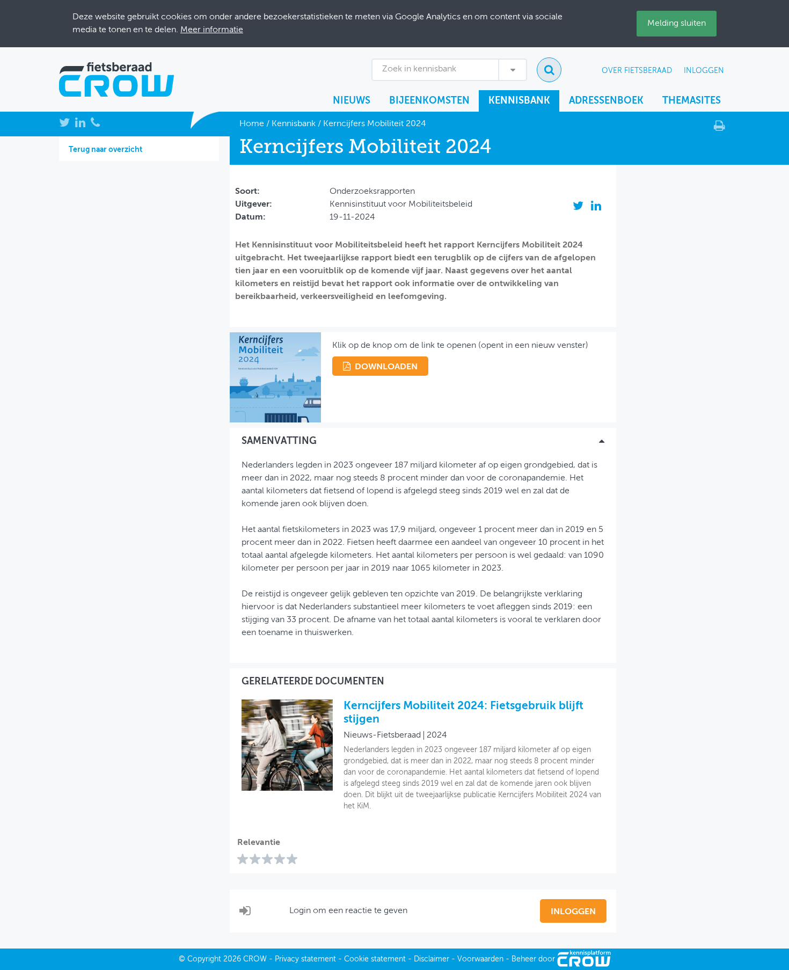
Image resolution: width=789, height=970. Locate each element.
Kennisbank (519, 101)
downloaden (386, 367)
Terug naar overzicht (105, 150)
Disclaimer (431, 959)
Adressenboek (606, 101)
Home (251, 124)
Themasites (691, 101)
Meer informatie (211, 30)
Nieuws (351, 101)
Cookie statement (375, 959)
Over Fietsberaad (637, 71)
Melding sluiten (676, 23)
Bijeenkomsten (429, 101)
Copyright (204, 959)
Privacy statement (305, 959)
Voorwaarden (480, 959)
